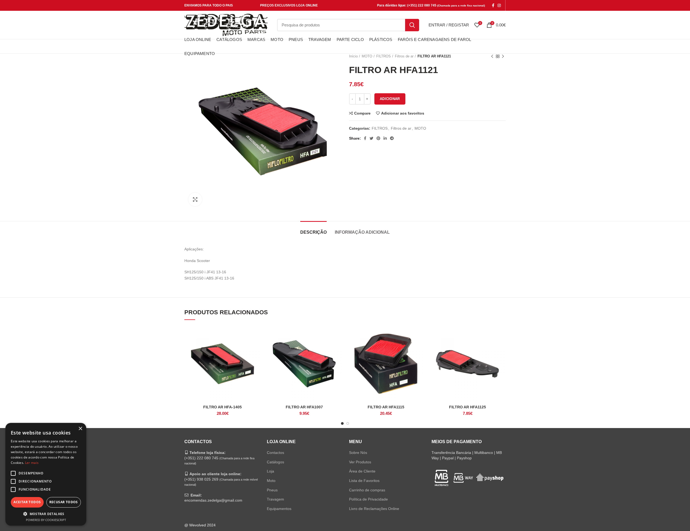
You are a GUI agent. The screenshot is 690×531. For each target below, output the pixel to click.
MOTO (420, 128)
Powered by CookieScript (46, 520)
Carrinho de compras (367, 490)
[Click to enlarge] (195, 199)
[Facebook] (493, 5)
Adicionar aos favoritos (402, 113)
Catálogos (275, 462)
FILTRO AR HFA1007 (304, 407)
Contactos (275, 452)
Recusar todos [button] (63, 502)
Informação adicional (362, 232)
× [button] (80, 429)
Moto (271, 480)
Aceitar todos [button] (27, 502)
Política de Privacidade (368, 499)
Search (412, 25)
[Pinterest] (378, 138)
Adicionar (390, 99)
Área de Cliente (362, 471)
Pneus (272, 490)
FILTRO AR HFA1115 (386, 407)
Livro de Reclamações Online (374, 508)
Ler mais (32, 462)
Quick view (256, 346)
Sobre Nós (358, 452)
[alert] (45, 474)
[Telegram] (391, 138)
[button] (46, 513)
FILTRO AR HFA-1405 (222, 407)
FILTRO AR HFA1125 (467, 407)
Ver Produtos (360, 462)
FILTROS (380, 128)
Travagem (275, 499)
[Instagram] (499, 5)
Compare (362, 113)
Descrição (313, 232)
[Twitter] (371, 138)
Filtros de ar (401, 128)
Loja (270, 471)
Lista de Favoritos (364, 480)
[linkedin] (385, 138)
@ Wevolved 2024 (200, 525)
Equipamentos (279, 508)
